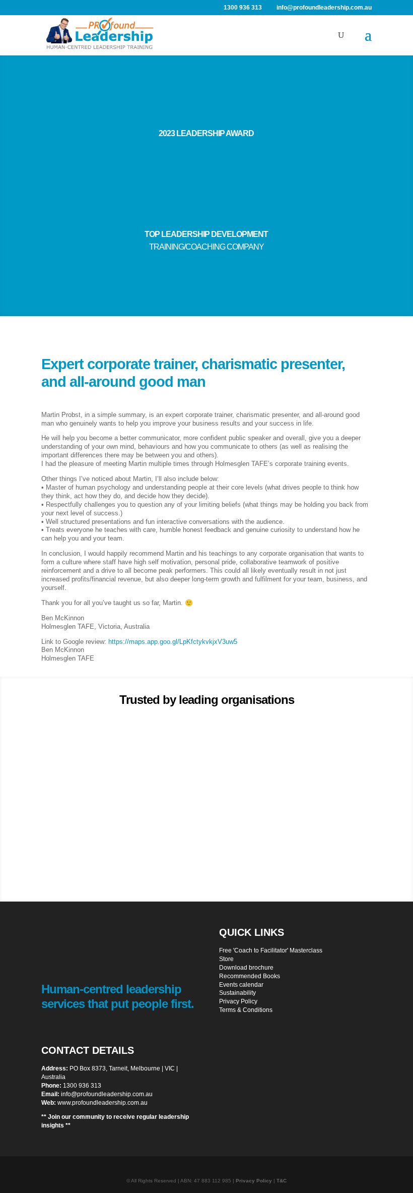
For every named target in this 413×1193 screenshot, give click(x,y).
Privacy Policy (238, 1001)
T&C (282, 1180)
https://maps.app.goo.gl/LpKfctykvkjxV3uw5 (172, 641)
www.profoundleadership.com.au (102, 1102)
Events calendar (241, 984)
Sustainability (237, 992)
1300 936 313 (82, 1085)
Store (226, 959)
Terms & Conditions (245, 1009)
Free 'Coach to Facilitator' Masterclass (270, 950)
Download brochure (246, 967)
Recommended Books (249, 976)
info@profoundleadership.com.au (107, 1094)
